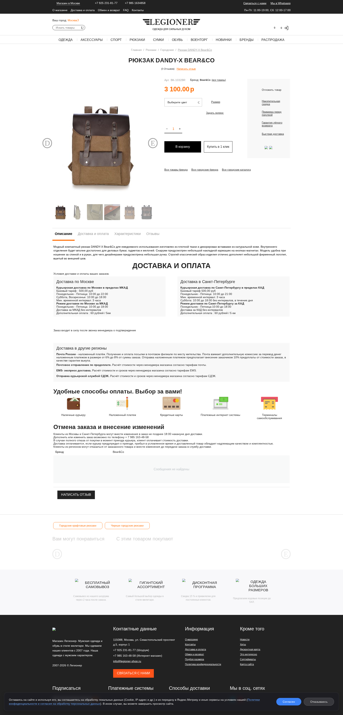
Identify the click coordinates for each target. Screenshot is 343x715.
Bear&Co (205, 80)
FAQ (126, 10)
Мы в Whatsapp (281, 3)
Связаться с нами (254, 3)
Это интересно (248, 654)
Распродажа (272, 40)
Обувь (177, 40)
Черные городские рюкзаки (127, 525)
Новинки (224, 40)
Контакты (138, 10)
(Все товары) (219, 80)
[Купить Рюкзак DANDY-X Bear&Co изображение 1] (100, 144)
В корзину (182, 146)
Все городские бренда (204, 169)
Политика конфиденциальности (203, 664)
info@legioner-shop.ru (127, 661)
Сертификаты (248, 659)
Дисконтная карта (250, 649)
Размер (215, 101)
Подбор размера (194, 659)
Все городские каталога (236, 169)
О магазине (59, 10)
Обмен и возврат (109, 10)
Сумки (158, 40)
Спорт (116, 40)
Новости (245, 639)
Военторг (199, 40)
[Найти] (82, 27)
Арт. (166, 80)
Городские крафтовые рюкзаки (77, 525)
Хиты (243, 644)
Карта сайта (247, 664)
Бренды (246, 40)
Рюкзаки (137, 40)
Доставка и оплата (83, 10)
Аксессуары (92, 40)
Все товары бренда (176, 169)
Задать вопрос (215, 112)
